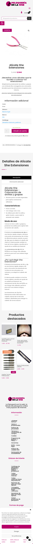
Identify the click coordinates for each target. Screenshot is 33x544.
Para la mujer (6, 112)
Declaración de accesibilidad (16, 453)
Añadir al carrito (20, 131)
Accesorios (27, 145)
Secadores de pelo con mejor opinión (16, 494)
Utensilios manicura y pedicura (11, 122)
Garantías (14, 443)
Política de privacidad (15, 428)
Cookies (13, 436)
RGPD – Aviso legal (15, 446)
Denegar (16, 531)
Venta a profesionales (15, 425)
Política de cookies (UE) (15, 449)
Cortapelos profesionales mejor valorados (15, 489)
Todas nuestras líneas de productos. (16, 479)
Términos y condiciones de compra (16, 432)
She (3, 117)
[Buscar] (29, 18)
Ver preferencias (16, 536)
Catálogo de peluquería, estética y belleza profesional (15, 469)
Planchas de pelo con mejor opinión (16, 484)
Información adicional (16, 182)
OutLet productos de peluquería (15, 499)
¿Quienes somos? (14, 421)
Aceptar (16, 527)
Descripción (16, 177)
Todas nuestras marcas (14, 475)
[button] (2, 23)
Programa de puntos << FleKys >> (15, 439)
